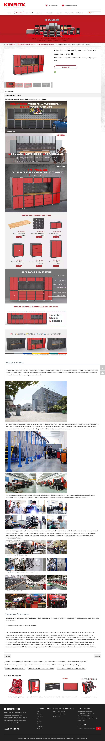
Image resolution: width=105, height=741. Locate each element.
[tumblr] (18, 729)
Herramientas (56, 716)
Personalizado (40, 716)
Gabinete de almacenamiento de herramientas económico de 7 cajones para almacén (34, 697)
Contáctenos (39, 729)
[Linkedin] (8, 729)
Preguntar (64, 67)
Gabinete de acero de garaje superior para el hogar (41, 668)
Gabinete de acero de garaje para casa (15, 665)
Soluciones (39, 721)
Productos (39, 713)
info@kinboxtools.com (71, 5)
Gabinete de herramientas (59, 711)
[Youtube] (15, 729)
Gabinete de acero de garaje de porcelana (38, 665)
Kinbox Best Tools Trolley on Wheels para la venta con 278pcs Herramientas (89, 697)
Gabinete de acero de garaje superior (56, 661)
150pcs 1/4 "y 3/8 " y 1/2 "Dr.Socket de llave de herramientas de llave (16, 697)
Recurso (39, 724)
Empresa (39, 718)
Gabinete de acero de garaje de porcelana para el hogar (71, 668)
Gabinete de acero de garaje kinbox (77, 661)
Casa (38, 711)
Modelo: (7, 91)
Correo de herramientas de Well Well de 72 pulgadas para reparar (52, 697)
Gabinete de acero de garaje (12, 661)
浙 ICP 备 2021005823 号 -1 (69, 738)
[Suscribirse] (98, 728)
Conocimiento (40, 726)
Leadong (85, 738)
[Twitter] (11, 729)
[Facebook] (5, 729)
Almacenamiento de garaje (59, 713)
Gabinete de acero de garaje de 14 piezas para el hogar (66, 665)
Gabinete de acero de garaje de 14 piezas (33, 661)
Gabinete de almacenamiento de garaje (15, 668)
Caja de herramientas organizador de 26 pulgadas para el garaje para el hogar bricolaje (70, 697)
